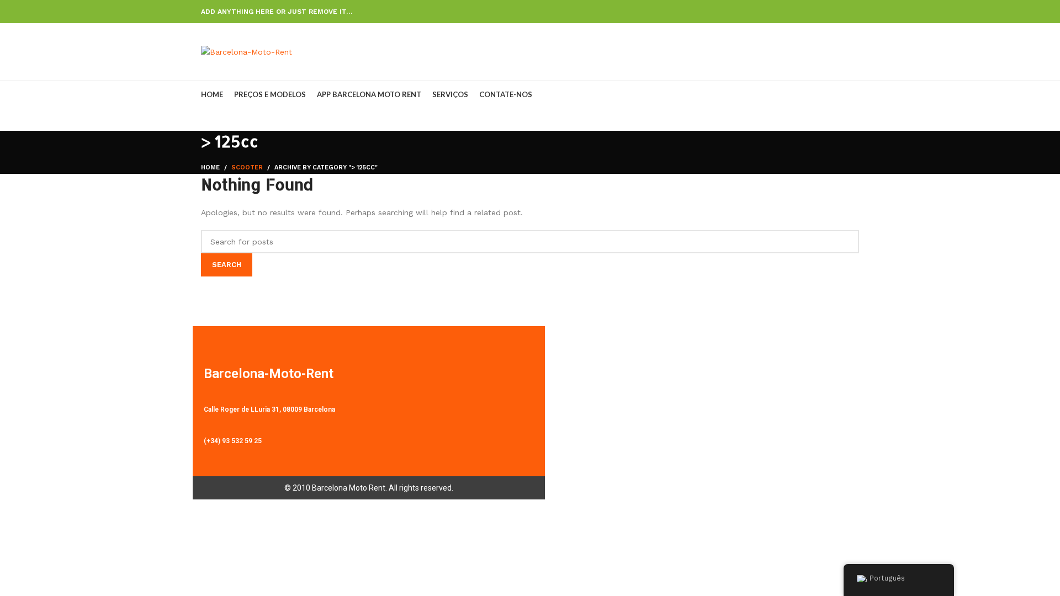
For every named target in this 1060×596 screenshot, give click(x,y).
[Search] (856, 52)
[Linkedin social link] (840, 11)
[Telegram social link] (852, 11)
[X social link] (814, 11)
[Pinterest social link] (827, 11)
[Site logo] (246, 51)
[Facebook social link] (802, 11)
